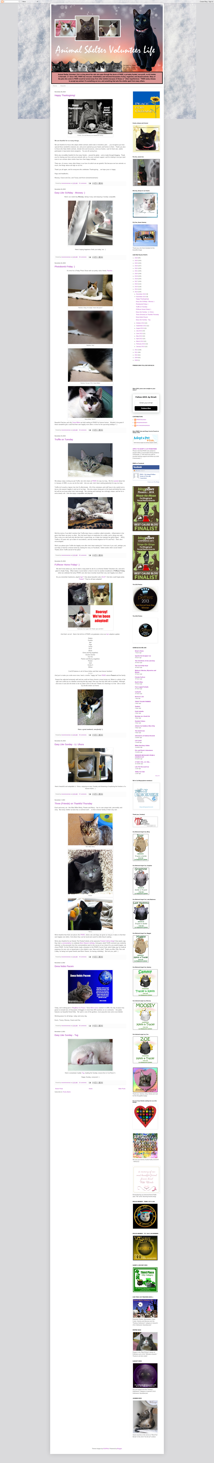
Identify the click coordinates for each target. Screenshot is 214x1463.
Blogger (119, 1448)
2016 (136, 284)
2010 (136, 355)
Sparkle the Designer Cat (143, 656)
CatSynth (138, 692)
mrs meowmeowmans (143, 425)
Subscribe (146, 408)
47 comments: (83, 794)
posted (116, 481)
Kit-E (103, 577)
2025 (136, 260)
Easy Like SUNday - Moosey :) (70, 192)
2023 (136, 266)
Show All (157, 775)
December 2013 (141, 294)
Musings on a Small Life (142, 716)
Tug (83, 1073)
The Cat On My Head (141, 665)
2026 (136, 258)
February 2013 (140, 344)
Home (55, 86)
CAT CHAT (138, 740)
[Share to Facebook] (100, 183)
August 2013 (140, 328)
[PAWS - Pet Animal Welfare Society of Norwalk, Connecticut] (136, 478)
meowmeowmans (142, 422)
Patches (109, 270)
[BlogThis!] (95, 183)
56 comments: (83, 1025)
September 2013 (141, 326)
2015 (136, 286)
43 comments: (83, 430)
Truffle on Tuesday (64, 439)
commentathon (66, 943)
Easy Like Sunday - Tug (66, 1035)
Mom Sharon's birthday (87, 943)
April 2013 (139, 338)
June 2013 (139, 333)
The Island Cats (140, 731)
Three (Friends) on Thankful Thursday (73, 803)
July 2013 (139, 331)
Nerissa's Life (139, 696)
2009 (136, 357)
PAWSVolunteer (141, 419)
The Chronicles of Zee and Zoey (145, 661)
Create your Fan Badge (153, 482)
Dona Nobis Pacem (64, 966)
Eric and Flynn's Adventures (144, 750)
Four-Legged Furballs (141, 687)
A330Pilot (106, 1448)
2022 (136, 268)
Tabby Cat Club (140, 772)
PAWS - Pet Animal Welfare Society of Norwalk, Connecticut (147, 476)
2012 (136, 350)
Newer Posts (59, 1088)
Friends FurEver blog (107, 941)
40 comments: (83, 735)
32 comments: (83, 1082)
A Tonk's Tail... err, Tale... (142, 762)
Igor (81, 577)
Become (138, 470)
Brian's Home (139, 651)
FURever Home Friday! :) (67, 564)
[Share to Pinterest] (102, 183)
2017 (136, 281)
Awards (63, 86)
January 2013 (140, 346)
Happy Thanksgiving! (65, 95)
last (107, 634)
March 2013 (140, 341)
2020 (136, 273)
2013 (136, 292)
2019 (136, 276)
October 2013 (140, 323)
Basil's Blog (139, 682)
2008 (136, 360)
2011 (136, 352)
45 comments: (83, 555)
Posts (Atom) (67, 1092)
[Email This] (93, 183)
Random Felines (140, 721)
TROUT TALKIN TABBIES (143, 701)
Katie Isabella (139, 711)
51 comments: (83, 183)
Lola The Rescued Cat (142, 767)
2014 (136, 289)
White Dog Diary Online (142, 745)
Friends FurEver (140, 677)
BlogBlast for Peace (78, 1008)
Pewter (81, 579)
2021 (136, 271)
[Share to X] (98, 183)
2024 (136, 263)
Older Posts (121, 1088)
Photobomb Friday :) (65, 266)
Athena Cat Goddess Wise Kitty (145, 726)
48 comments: (83, 257)
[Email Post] (89, 183)
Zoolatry (137, 706)
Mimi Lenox (94, 1008)
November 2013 (141, 296)
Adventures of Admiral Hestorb (145, 736)
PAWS (94, 481)
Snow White (76, 422)
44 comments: (83, 956)
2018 (136, 278)
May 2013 (139, 336)
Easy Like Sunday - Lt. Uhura (69, 744)
